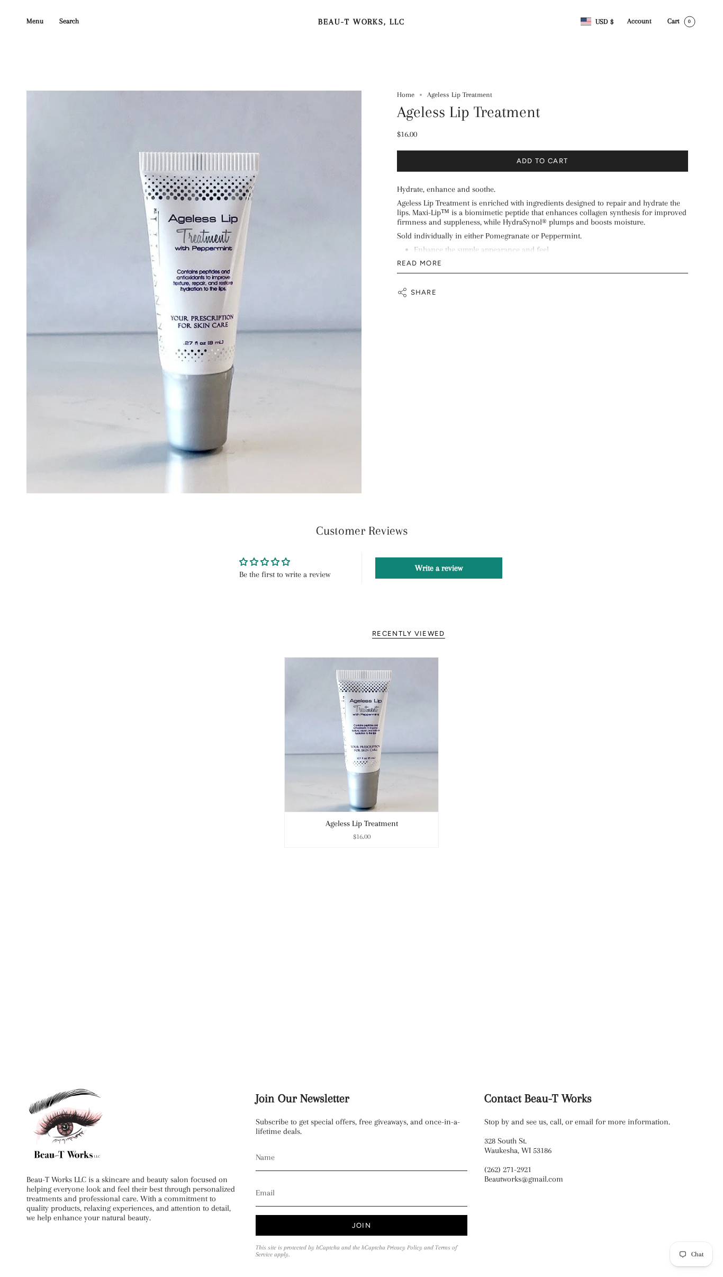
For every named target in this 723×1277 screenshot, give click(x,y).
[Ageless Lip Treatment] (362, 735)
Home (405, 95)
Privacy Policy (404, 1247)
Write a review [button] (439, 568)
